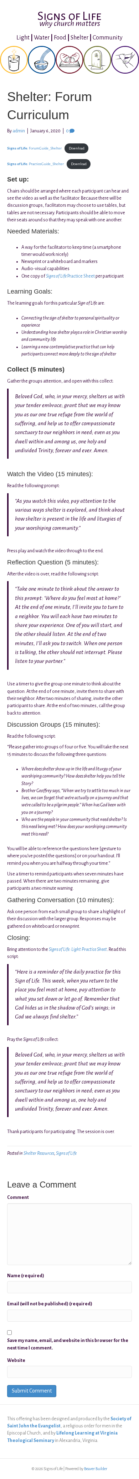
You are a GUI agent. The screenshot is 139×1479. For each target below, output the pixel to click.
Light (23, 38)
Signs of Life (66, 1153)
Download (76, 148)
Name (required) (25, 1275)
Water (42, 38)
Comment (18, 1197)
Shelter (79, 38)
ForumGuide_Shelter (34, 148)
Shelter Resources (39, 1153)
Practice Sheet (70, 276)
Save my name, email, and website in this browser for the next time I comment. (67, 1344)
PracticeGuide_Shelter (35, 164)
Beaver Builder (95, 1469)
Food (60, 38)
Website (16, 1360)
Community (108, 38)
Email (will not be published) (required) (49, 1303)
